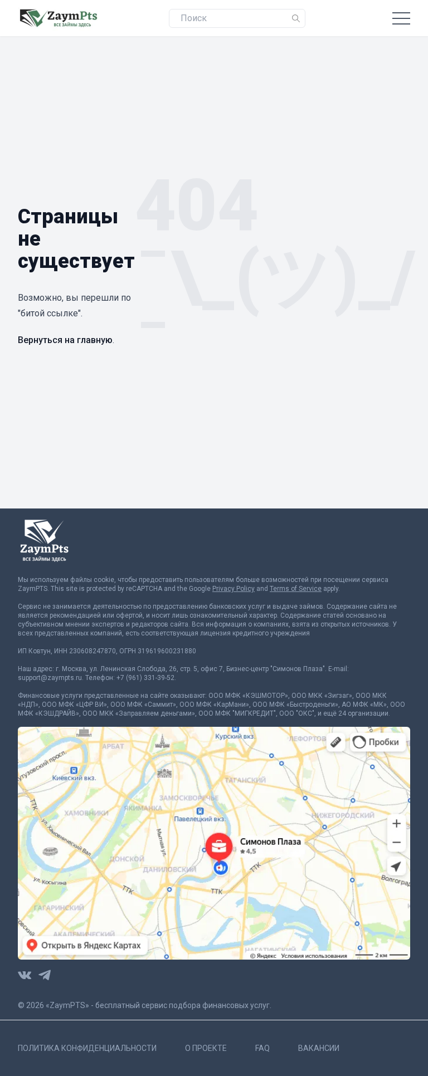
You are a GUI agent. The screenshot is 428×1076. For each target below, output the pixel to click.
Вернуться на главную (65, 340)
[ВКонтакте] (24, 975)
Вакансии (318, 1048)
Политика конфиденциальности (87, 1048)
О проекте (206, 1048)
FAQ (262, 1048)
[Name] (296, 18)
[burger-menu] (401, 18)
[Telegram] (44, 975)
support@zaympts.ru (50, 678)
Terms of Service (296, 589)
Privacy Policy (233, 589)
